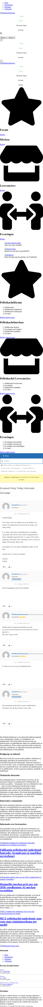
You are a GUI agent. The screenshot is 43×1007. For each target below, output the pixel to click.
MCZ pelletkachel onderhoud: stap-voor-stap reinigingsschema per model (21, 921)
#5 (15, 701)
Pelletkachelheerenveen (20, 614)
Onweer (2, 976)
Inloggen (8, 7)
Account (20, 30)
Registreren (9, 5)
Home (22, 16)
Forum (20, 21)
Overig (20, 85)
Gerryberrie (16, 505)
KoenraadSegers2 (8, 984)
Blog (6, 3)
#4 (15, 662)
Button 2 (11, 38)
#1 (15, 513)
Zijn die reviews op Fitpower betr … (10, 983)
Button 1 (4, 38)
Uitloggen (8, 9)
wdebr (4, 978)
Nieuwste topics (21, 25)
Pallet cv (2, 970)
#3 (15, 623)
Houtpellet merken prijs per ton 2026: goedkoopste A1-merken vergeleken (19, 887)
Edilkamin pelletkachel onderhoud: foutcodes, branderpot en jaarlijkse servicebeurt (21, 853)
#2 (15, 584)
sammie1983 (6, 971)
